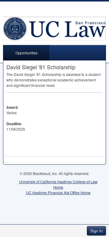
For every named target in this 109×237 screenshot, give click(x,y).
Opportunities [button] (26, 52)
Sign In (96, 231)
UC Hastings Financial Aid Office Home (58, 192)
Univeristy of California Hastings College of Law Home (58, 184)
